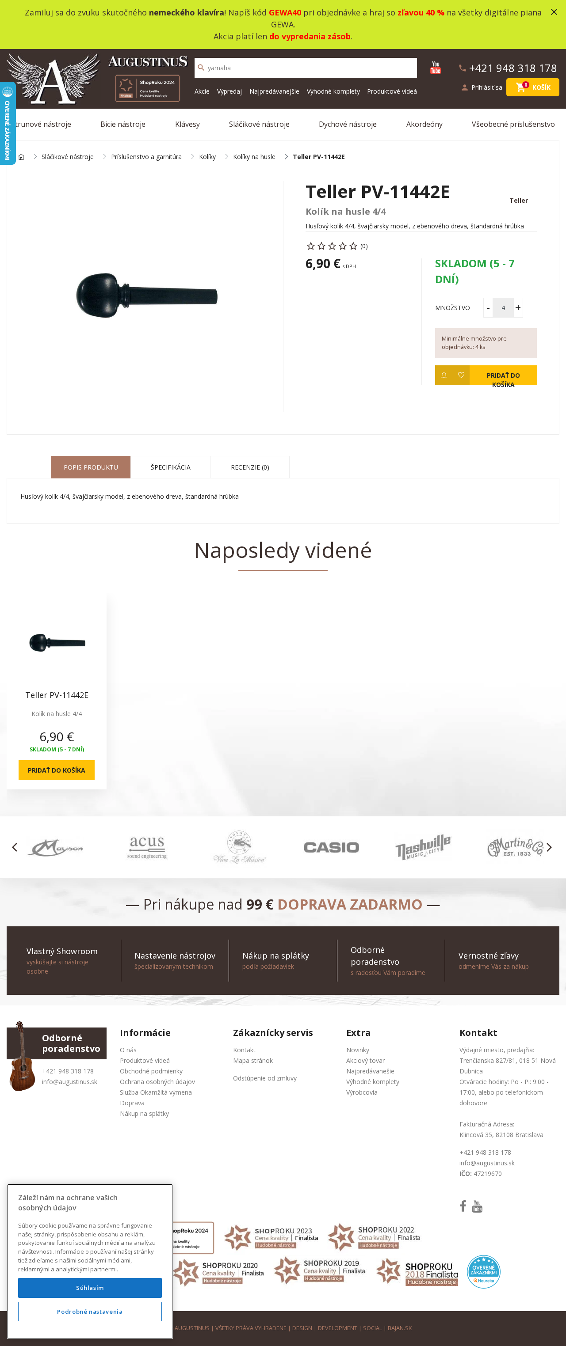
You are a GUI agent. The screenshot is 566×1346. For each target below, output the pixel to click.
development (337, 1328)
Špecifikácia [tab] (171, 467)
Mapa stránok (253, 1060)
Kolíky (207, 157)
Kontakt (244, 1050)
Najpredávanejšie (274, 91)
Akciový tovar (365, 1060)
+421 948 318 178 (68, 1071)
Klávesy (187, 124)
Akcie (202, 91)
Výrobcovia (362, 1092)
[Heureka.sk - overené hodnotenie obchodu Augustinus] (484, 1271)
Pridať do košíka (503, 378)
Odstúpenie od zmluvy (265, 1078)
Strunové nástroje (41, 124)
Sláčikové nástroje (259, 124)
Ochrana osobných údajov (157, 1081)
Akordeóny (424, 124)
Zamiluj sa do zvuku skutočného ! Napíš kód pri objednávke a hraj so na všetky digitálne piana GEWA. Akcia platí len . (283, 24)
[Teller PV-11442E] (145, 296)
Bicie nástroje (122, 124)
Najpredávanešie (370, 1071)
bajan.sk (400, 1328)
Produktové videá (392, 91)
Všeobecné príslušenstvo (513, 124)
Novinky (357, 1050)
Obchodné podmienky (151, 1071)
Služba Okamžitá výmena (156, 1092)
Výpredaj (229, 91)
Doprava (132, 1103)
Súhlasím (90, 1288)
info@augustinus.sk (69, 1081)
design (302, 1328)
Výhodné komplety (333, 91)
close (554, 12)
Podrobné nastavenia (89, 1312)
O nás (128, 1050)
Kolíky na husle (254, 157)
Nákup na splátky (144, 1113)
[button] (17, 847)
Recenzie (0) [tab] (250, 467)
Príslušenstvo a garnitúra (146, 157)
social (372, 1328)
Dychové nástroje (348, 124)
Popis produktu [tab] (91, 467)
